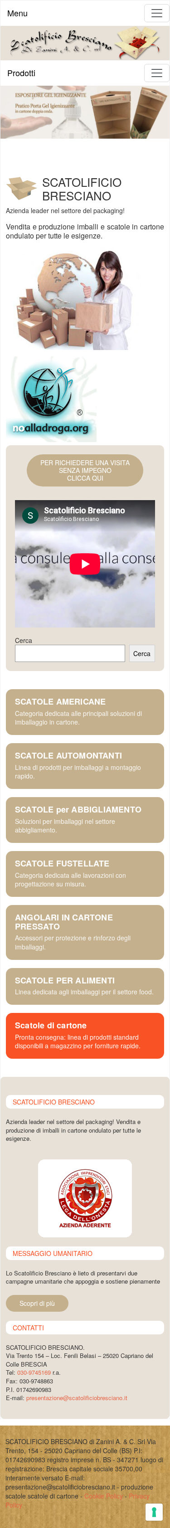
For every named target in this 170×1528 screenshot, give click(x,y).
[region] (85, 112)
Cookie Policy (103, 1495)
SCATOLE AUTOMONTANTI (68, 755)
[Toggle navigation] (157, 13)
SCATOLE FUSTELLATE (62, 863)
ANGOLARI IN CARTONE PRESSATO (64, 922)
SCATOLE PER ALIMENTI (65, 980)
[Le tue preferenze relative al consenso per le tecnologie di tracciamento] (154, 1512)
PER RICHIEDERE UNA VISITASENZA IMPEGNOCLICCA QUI (85, 470)
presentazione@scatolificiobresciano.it (76, 1397)
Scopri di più (37, 1303)
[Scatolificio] (85, 42)
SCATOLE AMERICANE (60, 701)
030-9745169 (34, 1372)
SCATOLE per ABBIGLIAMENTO (78, 809)
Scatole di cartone (51, 1025)
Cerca (23, 640)
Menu (17, 13)
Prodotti (21, 72)
